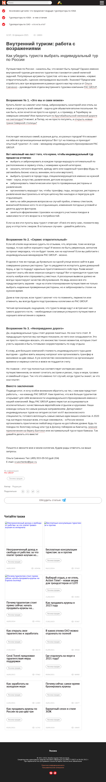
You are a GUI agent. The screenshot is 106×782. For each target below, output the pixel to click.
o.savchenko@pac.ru (25, 461)
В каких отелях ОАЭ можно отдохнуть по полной (62, 632)
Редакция (12, 486)
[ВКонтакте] (23, 491)
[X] (33, 491)
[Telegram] (38, 491)
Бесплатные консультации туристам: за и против (61, 551)
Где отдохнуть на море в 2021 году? (60, 657)
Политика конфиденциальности (53, 765)
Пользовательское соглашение (53, 767)
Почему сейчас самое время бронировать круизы (63, 685)
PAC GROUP (90, 87)
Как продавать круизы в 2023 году (60, 604)
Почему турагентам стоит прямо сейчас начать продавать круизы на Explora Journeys (21, 605)
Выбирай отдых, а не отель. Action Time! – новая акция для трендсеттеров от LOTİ (62, 580)
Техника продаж (15, 478)
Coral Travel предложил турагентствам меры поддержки (20, 658)
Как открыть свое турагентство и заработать (22, 632)
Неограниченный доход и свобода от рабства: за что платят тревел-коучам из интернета (22, 552)
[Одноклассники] (28, 491)
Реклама (53, 750)
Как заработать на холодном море (17, 685)
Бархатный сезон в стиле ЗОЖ (61, 710)
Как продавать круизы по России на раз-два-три (21, 710)
